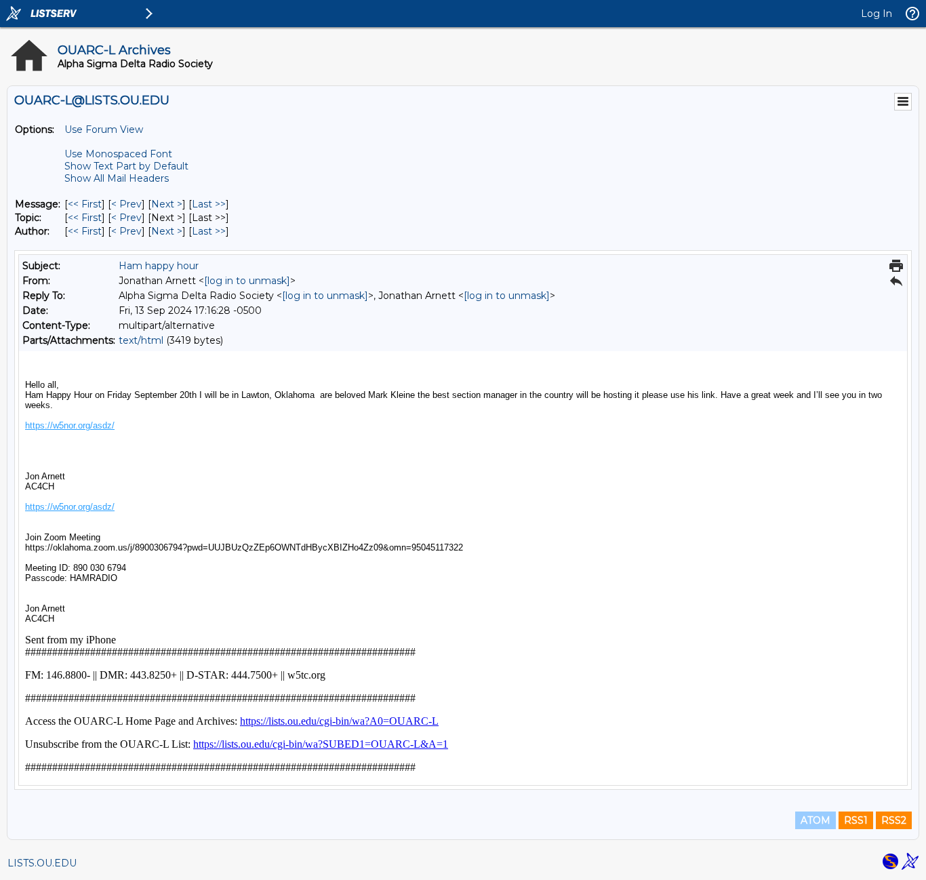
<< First (85, 204)
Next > (166, 204)
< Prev (126, 204)
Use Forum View (103, 129)
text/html (141, 340)
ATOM (815, 820)
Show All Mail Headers (116, 178)
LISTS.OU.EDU (42, 863)
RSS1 (856, 820)
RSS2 (893, 820)
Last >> (209, 204)
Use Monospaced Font (118, 154)
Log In (876, 13)
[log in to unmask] (247, 281)
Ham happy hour (159, 266)
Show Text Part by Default (126, 166)
